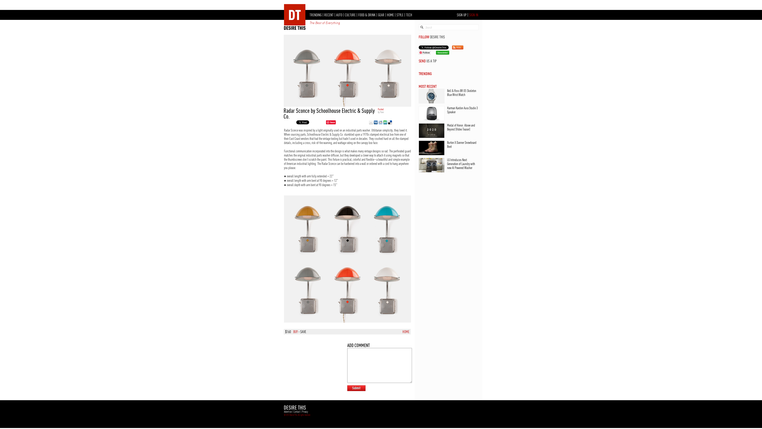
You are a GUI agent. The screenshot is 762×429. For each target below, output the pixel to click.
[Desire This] (295, 28)
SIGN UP (462, 15)
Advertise (288, 412)
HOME (390, 15)
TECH (409, 15)
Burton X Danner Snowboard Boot (461, 144)
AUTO (339, 15)
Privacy (305, 412)
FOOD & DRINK (366, 15)
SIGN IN (473, 15)
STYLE (399, 15)
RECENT (329, 15)
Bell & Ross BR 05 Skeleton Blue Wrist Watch (461, 93)
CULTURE (350, 15)
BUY (295, 331)
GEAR (381, 15)
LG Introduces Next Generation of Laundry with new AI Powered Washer (461, 164)
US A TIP (431, 61)
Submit (356, 388)
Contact (296, 412)
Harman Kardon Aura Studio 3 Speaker (462, 110)
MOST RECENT (428, 86)
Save (332, 122)
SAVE (303, 331)
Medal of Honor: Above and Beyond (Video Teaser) (461, 127)
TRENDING (316, 15)
